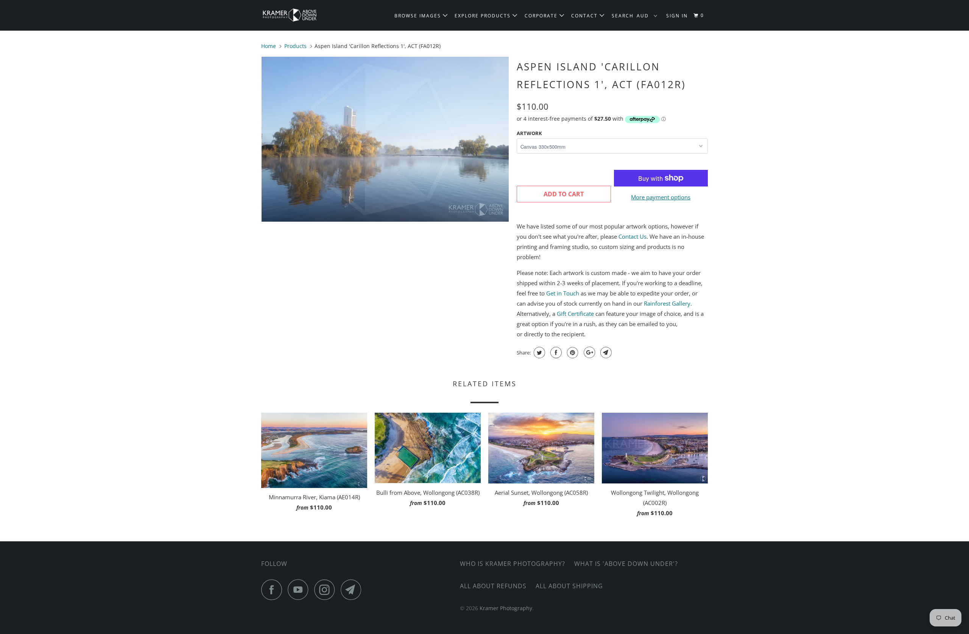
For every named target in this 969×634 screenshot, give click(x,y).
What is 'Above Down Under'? (626, 563)
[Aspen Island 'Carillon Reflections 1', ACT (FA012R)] (385, 139)
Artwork (529, 133)
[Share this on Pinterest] (571, 352)
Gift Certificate (575, 313)
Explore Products (484, 15)
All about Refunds (493, 586)
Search (623, 15)
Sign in (677, 15)
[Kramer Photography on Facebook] (273, 589)
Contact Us (632, 236)
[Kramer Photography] (300, 15)
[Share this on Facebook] (555, 352)
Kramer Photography (506, 608)
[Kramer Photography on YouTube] (300, 589)
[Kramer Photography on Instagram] (326, 589)
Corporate (542, 15)
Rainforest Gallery (667, 303)
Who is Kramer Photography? (512, 563)
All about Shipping (569, 586)
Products (295, 46)
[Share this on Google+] (588, 352)
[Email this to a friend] (605, 352)
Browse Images (418, 15)
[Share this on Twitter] (538, 352)
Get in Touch (562, 293)
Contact (585, 15)
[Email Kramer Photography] (353, 589)
